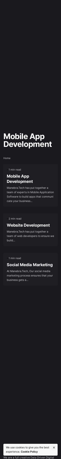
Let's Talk (49, 8)
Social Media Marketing (30, 264)
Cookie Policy (29, 451)
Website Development (28, 225)
